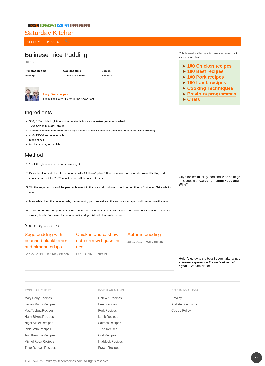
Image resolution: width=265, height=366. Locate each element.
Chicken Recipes (110, 298)
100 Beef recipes (205, 71)
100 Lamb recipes (206, 82)
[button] (67, 41)
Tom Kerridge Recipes (40, 335)
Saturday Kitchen (50, 32)
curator (102, 254)
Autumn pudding (144, 234)
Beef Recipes (107, 304)
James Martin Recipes (40, 304)
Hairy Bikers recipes (55, 94)
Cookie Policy (181, 310)
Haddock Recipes (110, 341)
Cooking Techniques (210, 88)
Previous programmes (211, 93)
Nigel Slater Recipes (39, 323)
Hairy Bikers (154, 241)
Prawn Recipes (108, 347)
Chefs (193, 99)
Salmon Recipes (109, 323)
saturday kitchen (57, 254)
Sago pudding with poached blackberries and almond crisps (46, 240)
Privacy (176, 298)
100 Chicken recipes (209, 66)
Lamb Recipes (108, 316)
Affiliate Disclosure (184, 304)
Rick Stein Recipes (38, 329)
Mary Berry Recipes (38, 298)
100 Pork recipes (205, 77)
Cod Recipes (107, 335)
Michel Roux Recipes (39, 341)
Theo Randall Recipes (40, 347)
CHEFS (31, 41)
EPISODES (52, 41)
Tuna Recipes (107, 329)
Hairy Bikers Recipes (39, 316)
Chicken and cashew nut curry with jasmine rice (98, 240)
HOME (33, 25)
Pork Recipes (107, 310)
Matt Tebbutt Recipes (39, 310)
